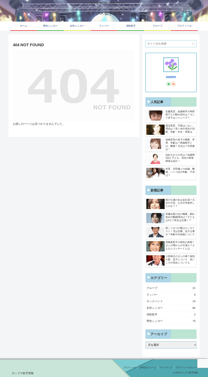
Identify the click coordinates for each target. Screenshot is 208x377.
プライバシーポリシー (186, 367)
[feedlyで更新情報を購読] (168, 84)
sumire (171, 76)
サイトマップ (165, 367)
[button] (193, 43)
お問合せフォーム (147, 367)
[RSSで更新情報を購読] (173, 84)
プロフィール (129, 367)
